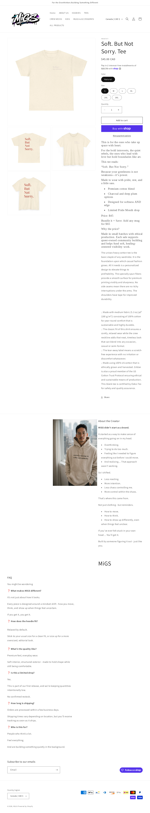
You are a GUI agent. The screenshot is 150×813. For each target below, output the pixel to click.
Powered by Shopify (25, 806)
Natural (108, 79)
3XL (117, 97)
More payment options (122, 135)
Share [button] (107, 397)
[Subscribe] (56, 769)
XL (131, 91)
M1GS (15, 806)
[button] (127, 19)
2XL (106, 97)
